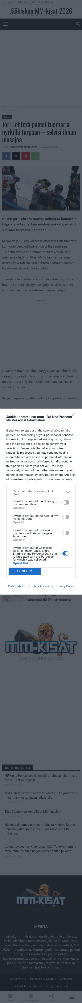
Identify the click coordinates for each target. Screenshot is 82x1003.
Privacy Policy (65, 586)
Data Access (41, 586)
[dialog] (41, 501)
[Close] (74, 417)
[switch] (65, 502)
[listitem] (41, 493)
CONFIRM (25, 571)
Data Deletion (17, 586)
